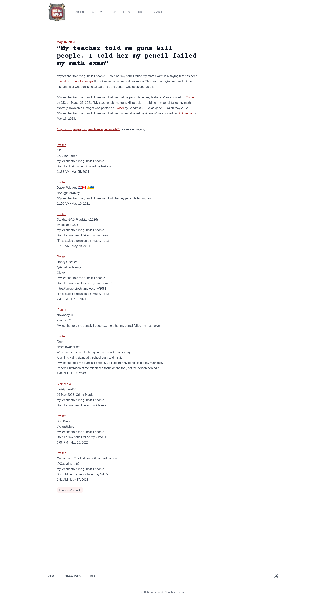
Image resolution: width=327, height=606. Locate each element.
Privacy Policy (73, 575)
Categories (121, 11)
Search (158, 11)
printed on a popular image (75, 81)
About (79, 11)
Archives (98, 11)
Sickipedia (185, 113)
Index (141, 11)
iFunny (61, 309)
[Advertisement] (236, 69)
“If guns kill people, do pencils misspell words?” (88, 129)
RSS (92, 575)
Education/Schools (70, 489)
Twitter (190, 97)
